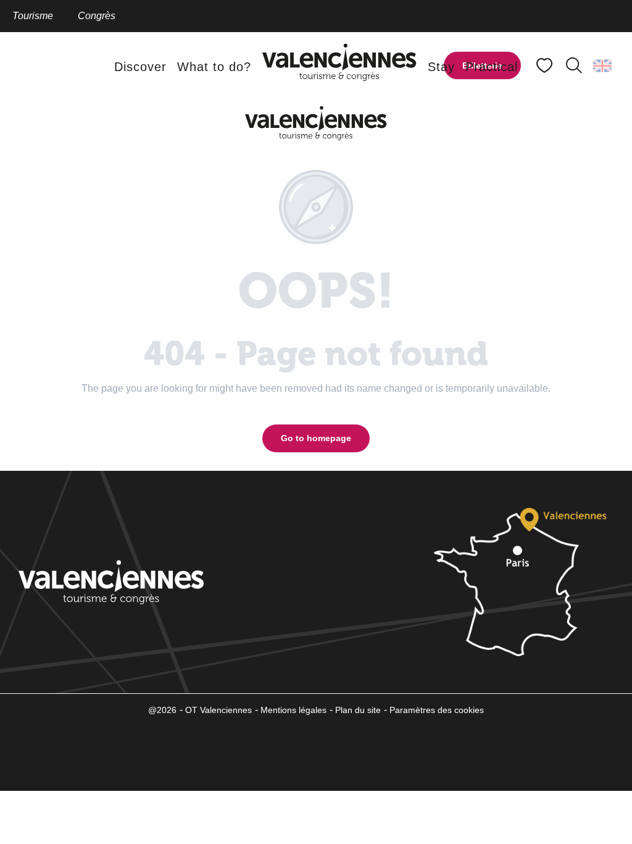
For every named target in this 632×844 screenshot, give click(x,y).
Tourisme (32, 16)
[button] (574, 65)
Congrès (96, 16)
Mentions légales (293, 710)
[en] (603, 65)
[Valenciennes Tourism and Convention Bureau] (339, 66)
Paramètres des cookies (436, 710)
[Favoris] (545, 66)
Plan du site (358, 710)
